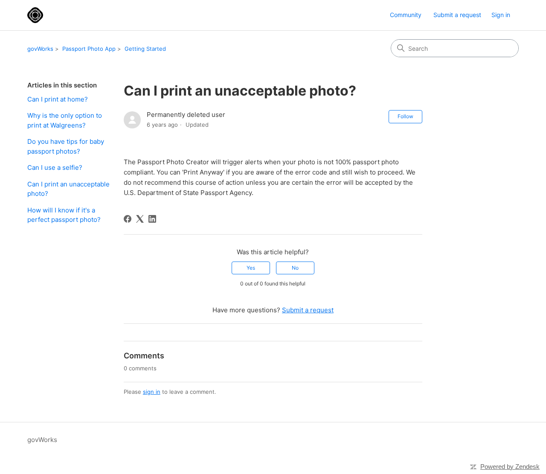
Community (405, 14)
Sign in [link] (500, 14)
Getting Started (145, 48)
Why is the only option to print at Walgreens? (64, 120)
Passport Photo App (89, 48)
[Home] (35, 15)
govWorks (40, 48)
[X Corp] (140, 219)
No (295, 268)
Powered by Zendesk (510, 466)
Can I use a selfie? (54, 167)
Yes (251, 268)
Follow (405, 116)
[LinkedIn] (152, 219)
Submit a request (457, 14)
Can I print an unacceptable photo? (68, 189)
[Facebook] (127, 219)
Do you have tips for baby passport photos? (65, 146)
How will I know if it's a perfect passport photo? (64, 215)
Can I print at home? (57, 99)
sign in (151, 391)
